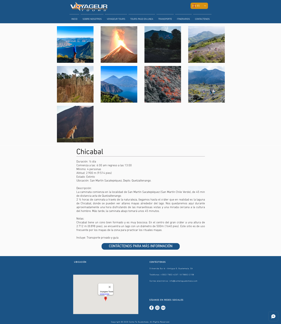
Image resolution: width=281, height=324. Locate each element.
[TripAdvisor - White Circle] (163, 308)
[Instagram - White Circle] (157, 308)
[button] (116, 18)
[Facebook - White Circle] (151, 308)
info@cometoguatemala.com (183, 281)
